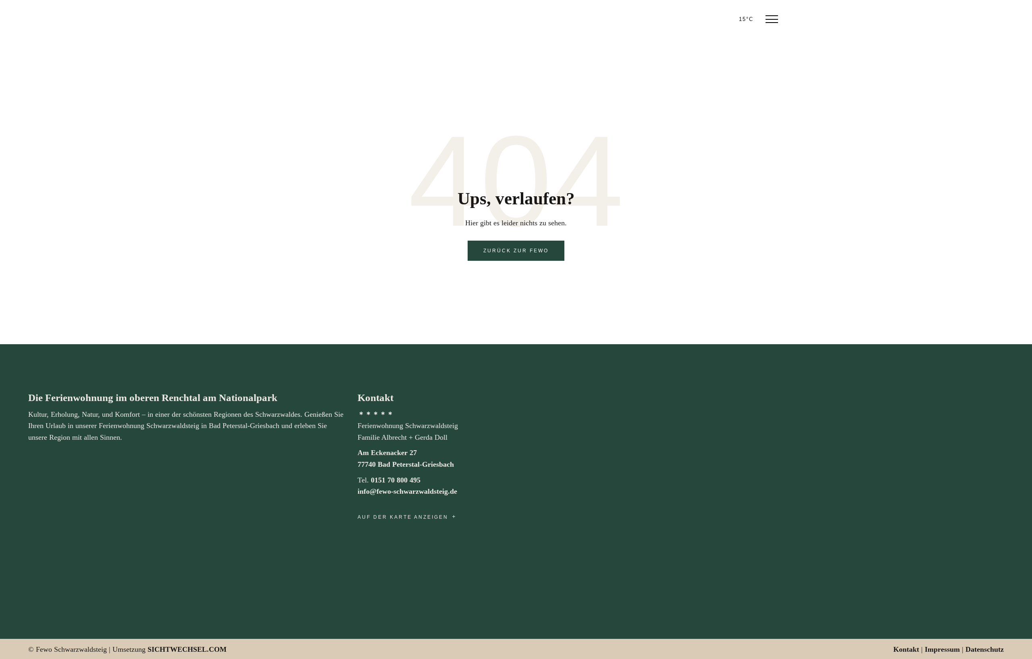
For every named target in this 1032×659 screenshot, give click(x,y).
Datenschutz (984, 649)
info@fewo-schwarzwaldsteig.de (407, 491)
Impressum (942, 649)
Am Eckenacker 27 (387, 453)
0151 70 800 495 (395, 480)
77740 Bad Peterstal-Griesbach (406, 464)
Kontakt (906, 649)
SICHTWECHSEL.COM (187, 649)
